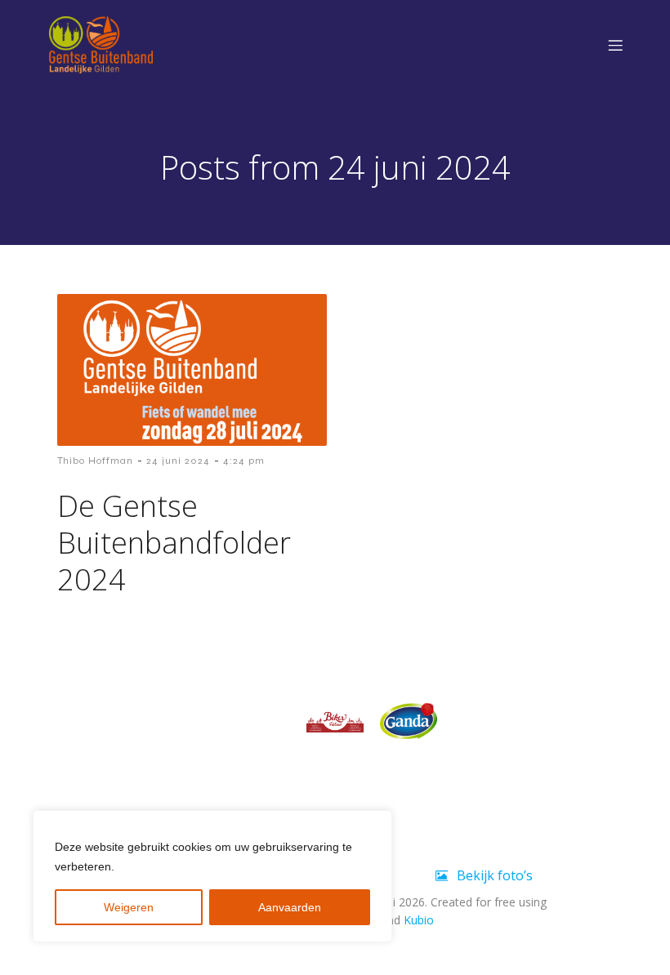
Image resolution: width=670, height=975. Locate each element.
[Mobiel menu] (615, 45)
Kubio (419, 920)
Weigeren (129, 907)
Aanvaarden (289, 907)
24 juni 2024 (178, 460)
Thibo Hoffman (95, 460)
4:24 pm (244, 460)
